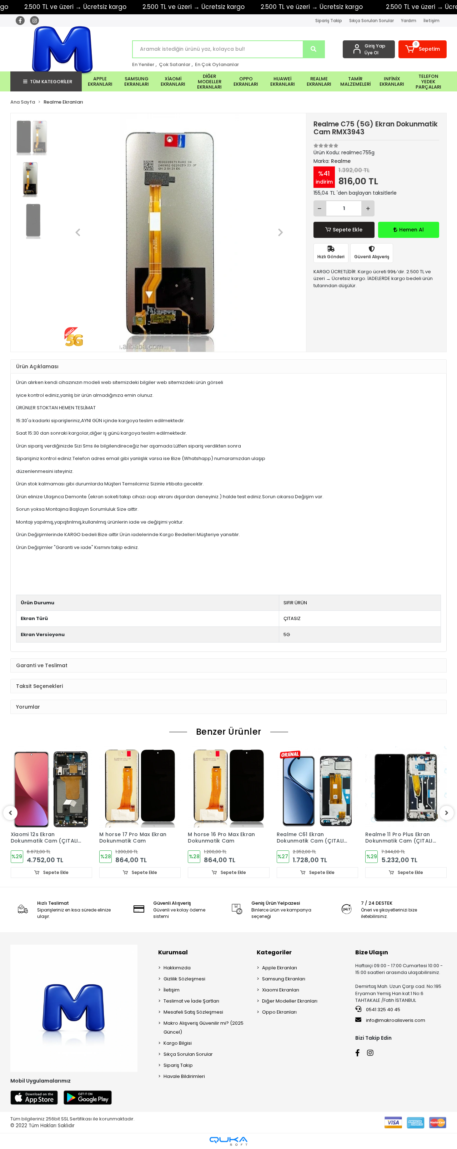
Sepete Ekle (347, 229)
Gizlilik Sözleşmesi (184, 978)
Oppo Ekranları (279, 1012)
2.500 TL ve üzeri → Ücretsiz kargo (193, 7)
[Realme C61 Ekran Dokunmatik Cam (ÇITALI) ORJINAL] (317, 787)
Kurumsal (173, 952)
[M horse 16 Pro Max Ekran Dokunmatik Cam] (228, 787)
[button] (422, 49)
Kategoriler (274, 952)
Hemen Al (411, 229)
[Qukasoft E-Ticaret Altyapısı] (228, 1141)
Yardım (408, 21)
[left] (10, 813)
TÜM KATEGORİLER (51, 81)
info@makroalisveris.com (395, 1020)
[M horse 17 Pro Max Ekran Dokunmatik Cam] (140, 787)
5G (286, 634)
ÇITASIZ (292, 618)
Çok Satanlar (174, 64)
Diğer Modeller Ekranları (289, 1001)
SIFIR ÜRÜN (295, 602)
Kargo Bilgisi (178, 1043)
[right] (446, 813)
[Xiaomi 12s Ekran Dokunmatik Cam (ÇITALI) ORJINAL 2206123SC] (51, 787)
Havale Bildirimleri (184, 1076)
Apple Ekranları (279, 967)
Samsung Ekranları (283, 978)
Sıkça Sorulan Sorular (371, 21)
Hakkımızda (177, 967)
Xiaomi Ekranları (280, 989)
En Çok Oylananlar (217, 64)
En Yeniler (143, 64)
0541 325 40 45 (382, 1009)
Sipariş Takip (328, 21)
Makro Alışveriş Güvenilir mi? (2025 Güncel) (203, 1027)
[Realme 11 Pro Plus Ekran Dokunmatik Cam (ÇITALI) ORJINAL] (406, 787)
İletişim (431, 21)
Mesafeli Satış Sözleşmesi (193, 1012)
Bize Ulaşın (371, 952)
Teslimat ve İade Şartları (191, 1001)
